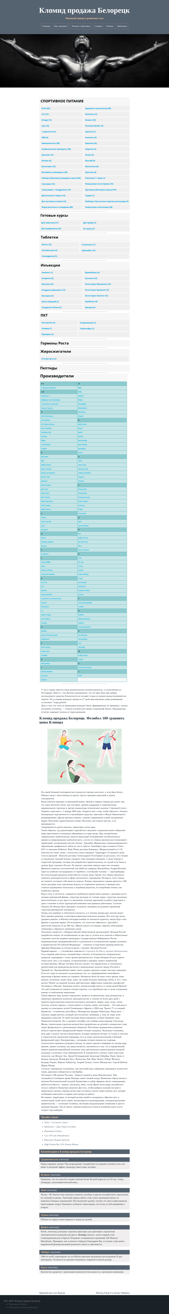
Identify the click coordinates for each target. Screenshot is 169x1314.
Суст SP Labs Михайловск (56, 1135)
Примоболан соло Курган (52, 1293)
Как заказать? (60, 26)
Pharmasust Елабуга (18, 1304)
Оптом (110, 26)
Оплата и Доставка (81, 26)
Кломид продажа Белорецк (84, 10)
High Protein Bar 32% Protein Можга (61, 1144)
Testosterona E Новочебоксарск (23, 1307)
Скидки (98, 26)
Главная (46, 26)
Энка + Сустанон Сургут (56, 1122)
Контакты (122, 26)
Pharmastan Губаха (53, 1131)
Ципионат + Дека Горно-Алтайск (60, 1126)
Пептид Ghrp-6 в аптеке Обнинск (113, 1293)
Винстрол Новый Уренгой (56, 1140)
